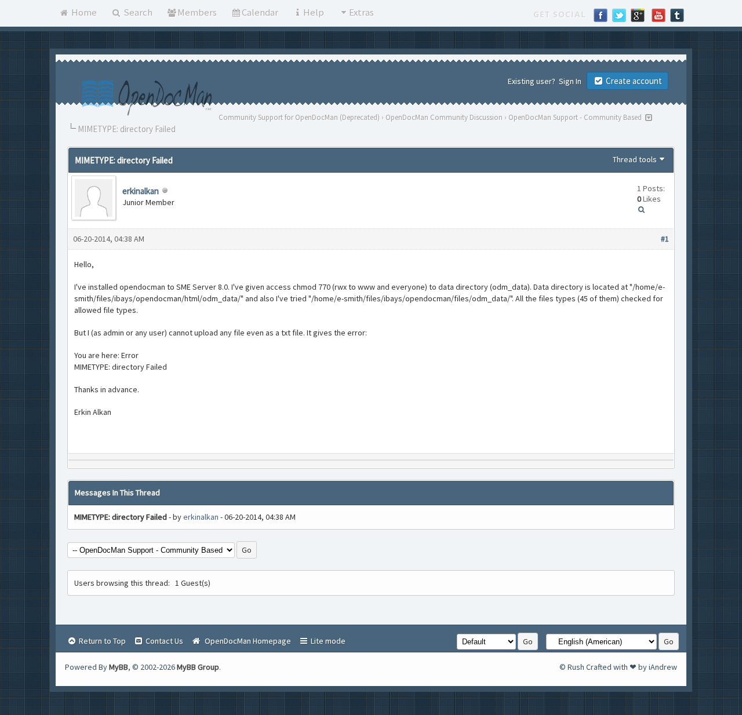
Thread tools (635, 159)
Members (197, 12)
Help (313, 12)
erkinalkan (140, 190)
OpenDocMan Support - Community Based (575, 117)
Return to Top (101, 641)
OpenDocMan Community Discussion (444, 117)
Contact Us (163, 641)
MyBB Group (198, 667)
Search (137, 12)
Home (83, 12)
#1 (665, 239)
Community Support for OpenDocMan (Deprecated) (299, 117)
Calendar (260, 12)
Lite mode (327, 641)
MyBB (118, 667)
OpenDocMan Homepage (246, 641)
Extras (361, 12)
